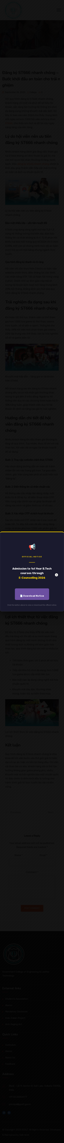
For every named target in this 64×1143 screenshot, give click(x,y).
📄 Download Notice (32, 596)
